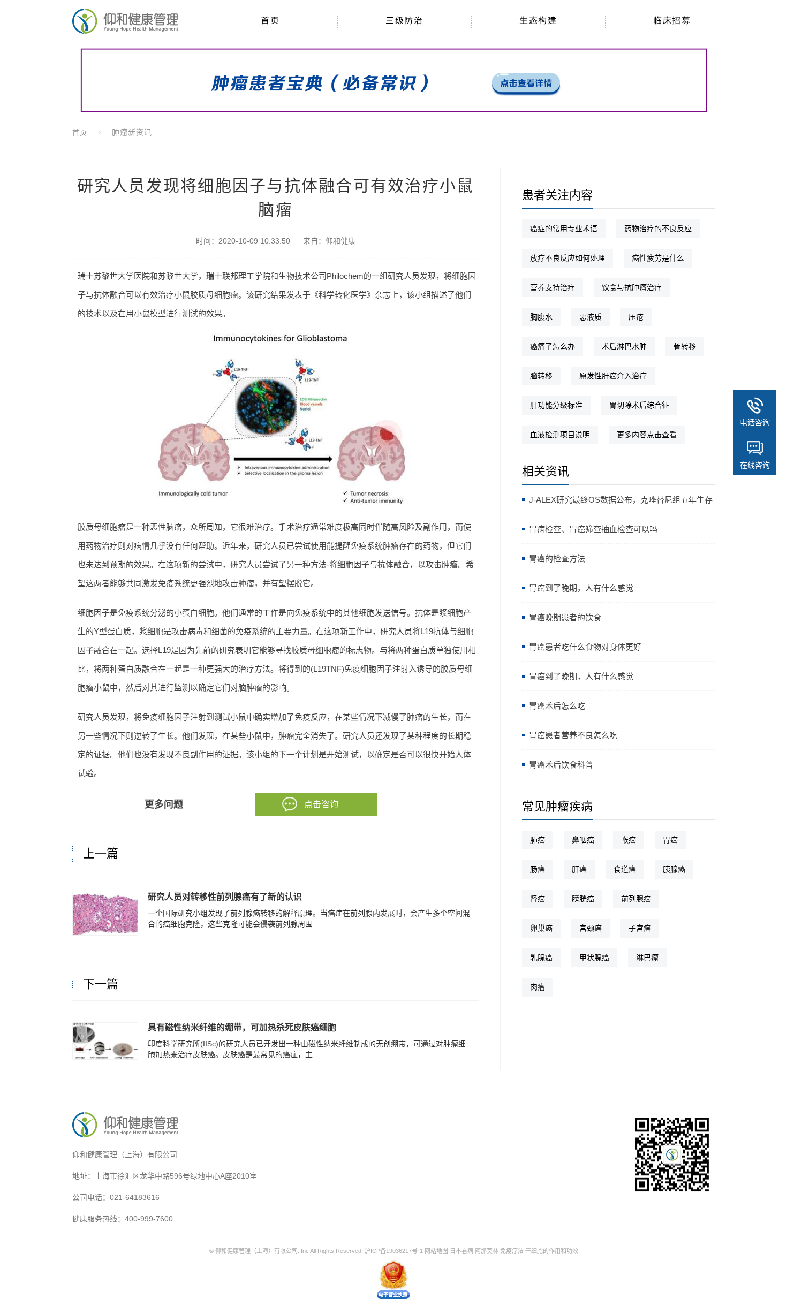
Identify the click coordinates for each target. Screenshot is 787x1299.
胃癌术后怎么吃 (557, 705)
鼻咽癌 (583, 839)
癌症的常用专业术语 (563, 228)
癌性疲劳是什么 (658, 258)
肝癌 (579, 869)
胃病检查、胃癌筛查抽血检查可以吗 (593, 529)
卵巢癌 (541, 928)
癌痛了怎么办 (552, 346)
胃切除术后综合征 (639, 405)
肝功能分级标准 (556, 405)
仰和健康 (340, 241)
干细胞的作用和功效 (551, 1251)
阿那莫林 (486, 1251)
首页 (79, 132)
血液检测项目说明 (560, 434)
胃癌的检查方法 (557, 558)
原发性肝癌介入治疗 (613, 375)
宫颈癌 (590, 928)
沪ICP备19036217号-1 (394, 1251)
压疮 (636, 317)
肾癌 (537, 898)
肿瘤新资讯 (132, 132)
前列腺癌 (636, 898)
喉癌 (628, 839)
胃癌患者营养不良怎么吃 (573, 735)
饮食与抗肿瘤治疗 (632, 287)
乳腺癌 (541, 957)
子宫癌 (640, 928)
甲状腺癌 (594, 957)
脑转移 (541, 375)
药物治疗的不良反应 (658, 228)
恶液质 (590, 317)
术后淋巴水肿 (624, 346)
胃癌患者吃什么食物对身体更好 (585, 646)
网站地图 (436, 1251)
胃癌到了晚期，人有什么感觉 (581, 587)
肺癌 (537, 839)
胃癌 (670, 839)
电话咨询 (755, 422)
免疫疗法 (512, 1251)
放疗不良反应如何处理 (567, 258)
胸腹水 (541, 317)
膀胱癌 (583, 898)
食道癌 (625, 869)
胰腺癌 (674, 869)
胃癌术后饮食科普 (561, 764)
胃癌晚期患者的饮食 (565, 617)
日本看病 (461, 1251)
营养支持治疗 (552, 287)
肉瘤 (537, 987)
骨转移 (685, 346)
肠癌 (537, 869)
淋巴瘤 (647, 957)
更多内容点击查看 (647, 434)
